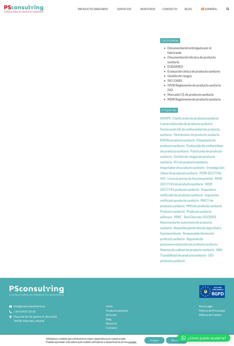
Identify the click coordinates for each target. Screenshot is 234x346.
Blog (188, 9)
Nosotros (147, 9)
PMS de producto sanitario (204, 206)
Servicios (124, 9)
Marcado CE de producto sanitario (190, 94)
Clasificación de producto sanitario (195, 118)
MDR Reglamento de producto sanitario (194, 99)
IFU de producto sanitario (191, 162)
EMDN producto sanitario (177, 140)
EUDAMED (175, 67)
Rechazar (176, 340)
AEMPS (165, 118)
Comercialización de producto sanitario (186, 124)
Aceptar (154, 340)
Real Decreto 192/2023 (200, 217)
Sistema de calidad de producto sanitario (187, 250)
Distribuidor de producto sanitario (196, 135)
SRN (219, 250)
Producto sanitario (172, 211)
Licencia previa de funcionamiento (190, 178)
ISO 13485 (174, 81)
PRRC (178, 217)
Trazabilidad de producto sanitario (183, 255)
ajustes (132, 341)
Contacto (170, 9)
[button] (227, 9)
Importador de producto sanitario (182, 168)
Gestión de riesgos (179, 76)
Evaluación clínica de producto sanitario (193, 71)
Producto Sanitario (93, 9)
